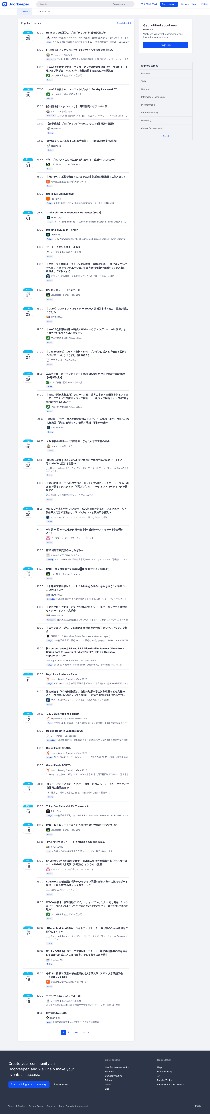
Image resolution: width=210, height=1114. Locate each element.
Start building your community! (29, 1084)
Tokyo (49, 203)
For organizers (169, 4)
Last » (86, 1032)
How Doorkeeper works (117, 1067)
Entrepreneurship (149, 112)
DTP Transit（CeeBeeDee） (65, 360)
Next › (76, 1032)
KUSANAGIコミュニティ (63, 890)
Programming (148, 104)
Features (109, 1071)
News (108, 1084)
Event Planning (164, 1071)
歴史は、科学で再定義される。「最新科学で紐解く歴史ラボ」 (81, 792)
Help (159, 1067)
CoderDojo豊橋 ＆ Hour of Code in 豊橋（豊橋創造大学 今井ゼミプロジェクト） (90, 37)
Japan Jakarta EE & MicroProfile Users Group (73, 660)
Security (51, 1106)
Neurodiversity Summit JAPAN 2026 (69, 679)
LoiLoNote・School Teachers (65, 164)
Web (143, 81)
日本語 (204, 4)
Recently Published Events (170, 1084)
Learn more (60, 1084)
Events (26, 11)
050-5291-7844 (149, 4)
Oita (48, 851)
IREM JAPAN (57, 317)
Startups (145, 89)
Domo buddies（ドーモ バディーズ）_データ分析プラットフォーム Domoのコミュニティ (89, 469)
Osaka (49, 757)
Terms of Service (16, 1106)
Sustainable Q (58, 427)
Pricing (108, 1080)
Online (49, 80)
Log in (195, 4)
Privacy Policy (36, 1106)
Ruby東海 (55, 1017)
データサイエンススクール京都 (66, 251)
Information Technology (153, 97)
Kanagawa (51, 620)
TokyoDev (56, 811)
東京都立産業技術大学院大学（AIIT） (69, 181)
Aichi (49, 42)
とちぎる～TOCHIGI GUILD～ (65, 555)
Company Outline (113, 1076)
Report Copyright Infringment (73, 1106)
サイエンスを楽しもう (61, 54)
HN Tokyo (56, 198)
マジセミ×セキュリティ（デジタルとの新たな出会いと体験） (80, 517)
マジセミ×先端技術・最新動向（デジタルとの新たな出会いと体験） (84, 276)
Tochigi (50, 560)
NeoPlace (56, 128)
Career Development (151, 128)
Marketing (146, 120)
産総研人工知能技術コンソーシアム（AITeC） (73, 495)
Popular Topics (164, 1080)
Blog (107, 1088)
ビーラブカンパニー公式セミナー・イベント (72, 538)
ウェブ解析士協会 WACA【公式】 (67, 75)
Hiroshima (51, 59)
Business (145, 73)
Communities (43, 11)
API (158, 1076)
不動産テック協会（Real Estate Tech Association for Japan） (81, 636)
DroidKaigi (56, 217)
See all (165, 136)
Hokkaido (51, 599)
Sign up (185, 4)
